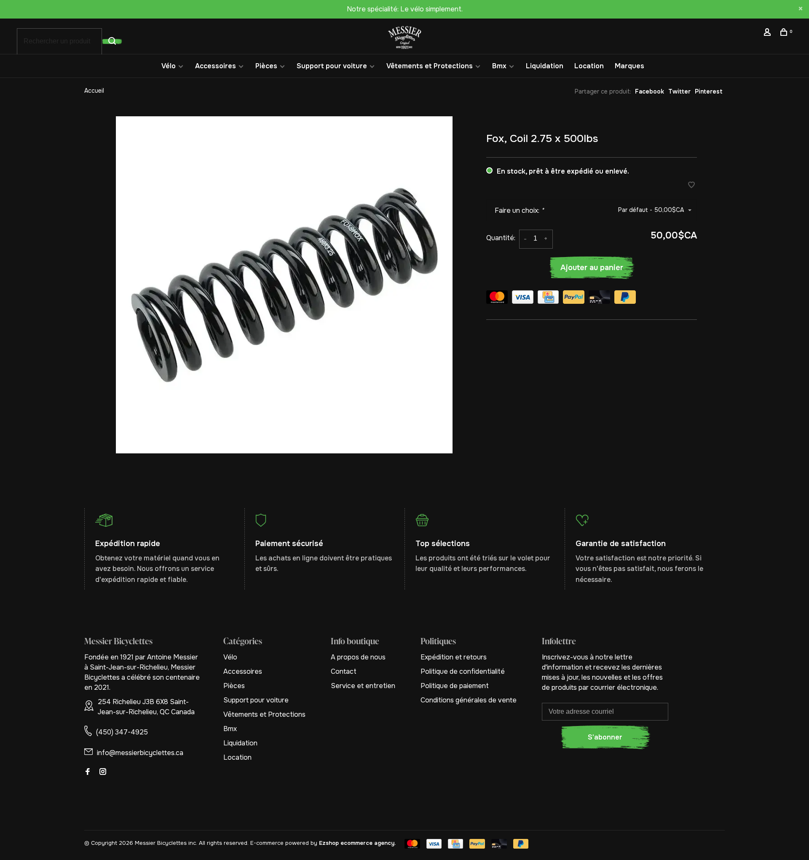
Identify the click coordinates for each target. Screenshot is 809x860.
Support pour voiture (332, 66)
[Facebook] (87, 772)
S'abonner (605, 737)
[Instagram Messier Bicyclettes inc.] (102, 772)
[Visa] (522, 298)
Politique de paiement (455, 685)
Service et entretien (363, 685)
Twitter (679, 91)
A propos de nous (358, 657)
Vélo (168, 66)
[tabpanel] (284, 284)
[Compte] (768, 33)
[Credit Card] (548, 298)
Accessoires (215, 66)
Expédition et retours (454, 657)
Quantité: (500, 237)
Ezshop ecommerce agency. (357, 843)
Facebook (649, 91)
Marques (629, 66)
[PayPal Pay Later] (625, 298)
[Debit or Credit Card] (599, 298)
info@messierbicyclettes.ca (140, 752)
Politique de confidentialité (463, 671)
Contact (343, 671)
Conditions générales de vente (469, 700)
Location (589, 66)
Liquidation (544, 66)
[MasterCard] (497, 298)
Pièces (266, 66)
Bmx (499, 66)
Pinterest (709, 91)
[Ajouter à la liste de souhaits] (691, 185)
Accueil (94, 90)
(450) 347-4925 (122, 732)
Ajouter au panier (591, 267)
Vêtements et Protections (429, 66)
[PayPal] (573, 298)
